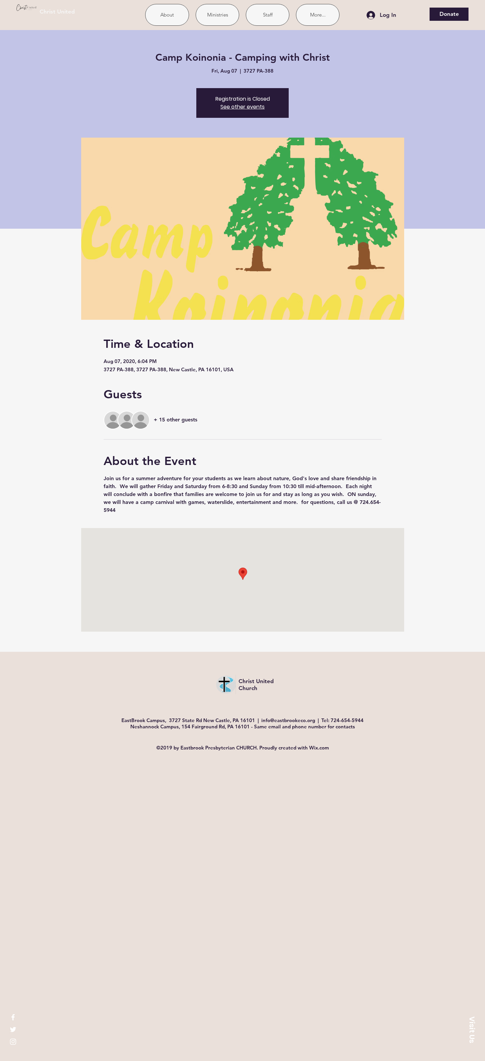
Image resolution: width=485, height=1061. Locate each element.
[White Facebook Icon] (13, 1017)
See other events (242, 107)
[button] (472, 1029)
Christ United (57, 11)
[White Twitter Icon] (13, 1029)
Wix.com (319, 748)
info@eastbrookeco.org (288, 720)
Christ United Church (256, 684)
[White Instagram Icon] (13, 1042)
